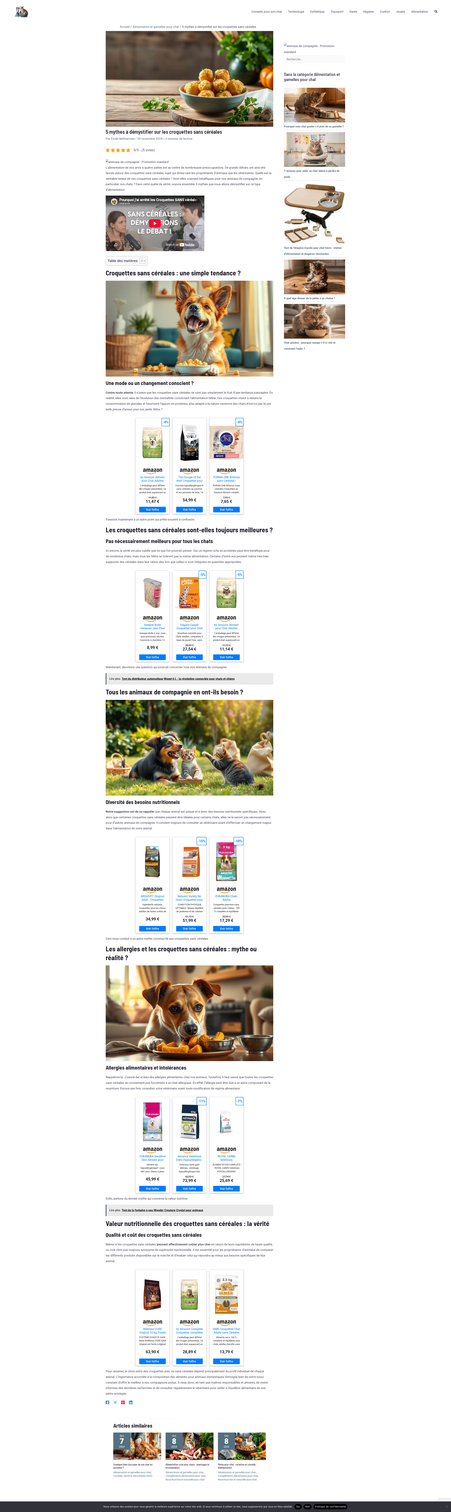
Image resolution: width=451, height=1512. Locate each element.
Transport (337, 11)
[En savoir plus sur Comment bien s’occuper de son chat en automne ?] (137, 1446)
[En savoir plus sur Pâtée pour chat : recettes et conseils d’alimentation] (242, 1446)
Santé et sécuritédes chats (137, 1475)
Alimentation (419, 11)
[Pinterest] (123, 1402)
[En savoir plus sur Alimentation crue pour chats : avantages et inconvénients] (190, 1446)
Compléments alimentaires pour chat (186, 1475)
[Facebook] (107, 1402)
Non (307, 1506)
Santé (353, 11)
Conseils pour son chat (267, 11)
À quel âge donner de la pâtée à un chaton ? (309, 298)
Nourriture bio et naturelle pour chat (185, 1479)
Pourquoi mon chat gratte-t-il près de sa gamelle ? (314, 126)
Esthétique (317, 11)
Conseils (117, 1475)
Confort (385, 11)
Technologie (296, 11)
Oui (298, 1506)
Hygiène (368, 11)
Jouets (400, 11)
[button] (436, 11)
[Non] (446, 1506)
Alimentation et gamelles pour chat (132, 1472)
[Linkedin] (130, 1402)
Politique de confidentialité (330, 1506)
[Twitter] (115, 1402)
